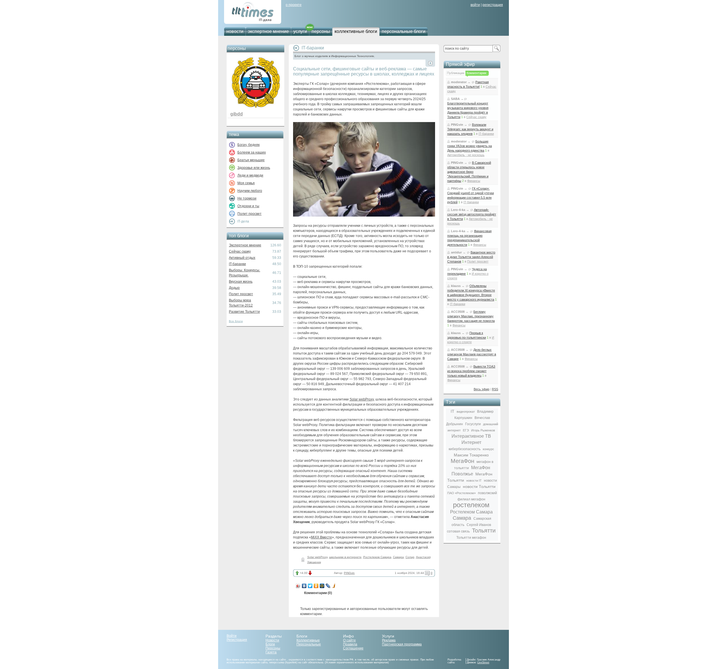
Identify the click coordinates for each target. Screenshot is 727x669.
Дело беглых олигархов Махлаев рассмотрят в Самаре (471, 354)
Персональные (308, 644)
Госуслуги (473, 424)
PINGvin (349, 572)
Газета (271, 652)
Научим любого (249, 191)
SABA (455, 98)
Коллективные (308, 640)
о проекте (294, 5)
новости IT (474, 480)
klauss (456, 286)
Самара (398, 557)
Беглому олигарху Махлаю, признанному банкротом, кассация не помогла (471, 316)
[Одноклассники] (316, 586)
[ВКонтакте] (304, 586)
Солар (410, 557)
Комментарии (476, 73)
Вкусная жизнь (240, 282)
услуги (300, 31)
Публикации (455, 73)
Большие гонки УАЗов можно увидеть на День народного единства (469, 146)
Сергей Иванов (479, 525)
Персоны (273, 648)
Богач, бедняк (248, 145)
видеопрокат (466, 411)
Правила (350, 644)
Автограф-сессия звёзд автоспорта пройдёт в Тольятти (471, 214)
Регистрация (237, 640)
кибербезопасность (465, 449)
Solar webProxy (362, 399)
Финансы (473, 181)
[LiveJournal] (328, 586)
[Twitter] (310, 586)
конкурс (488, 449)
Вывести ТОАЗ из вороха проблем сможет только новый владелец (471, 371)
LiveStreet (483, 662)
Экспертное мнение (245, 245)
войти (475, 5)
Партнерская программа (402, 644)
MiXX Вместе (321, 537)
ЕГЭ (466, 430)
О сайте (349, 640)
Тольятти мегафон (471, 538)
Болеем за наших (251, 152)
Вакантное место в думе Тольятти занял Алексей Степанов (471, 257)
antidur (456, 252)
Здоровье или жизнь (253, 168)
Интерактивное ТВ (471, 436)
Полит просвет (249, 214)
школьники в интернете (345, 557)
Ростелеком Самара (377, 557)
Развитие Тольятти (244, 312)
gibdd (236, 114)
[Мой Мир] (322, 586)
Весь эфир (481, 389)
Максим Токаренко (471, 455)
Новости (272, 640)
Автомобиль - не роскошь (465, 155)
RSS (495, 389)
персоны (321, 31)
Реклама (389, 640)
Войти (232, 636)
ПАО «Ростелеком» (461, 493)
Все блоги (236, 321)
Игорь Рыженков (483, 430)
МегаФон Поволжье (471, 470)
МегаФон (462, 461)
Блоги (270, 644)
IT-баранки (237, 264)
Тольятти (484, 530)
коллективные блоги (356, 31)
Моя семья (246, 183)
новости (234, 31)
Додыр (234, 288)
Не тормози (246, 198)
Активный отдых (242, 258)
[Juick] (334, 586)
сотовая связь (458, 531)
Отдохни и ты (248, 206)
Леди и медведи (250, 175)
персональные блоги (403, 31)
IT (452, 411)
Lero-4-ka (458, 209)
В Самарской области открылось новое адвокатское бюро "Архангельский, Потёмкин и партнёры (469, 172)
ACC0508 (458, 311)
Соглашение (353, 648)
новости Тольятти (479, 486)
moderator (459, 82)
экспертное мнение (268, 31)
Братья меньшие (251, 160)
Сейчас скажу (240, 251)
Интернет (471, 442)
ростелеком (471, 505)
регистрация (492, 5)
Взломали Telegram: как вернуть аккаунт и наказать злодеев (470, 129)
